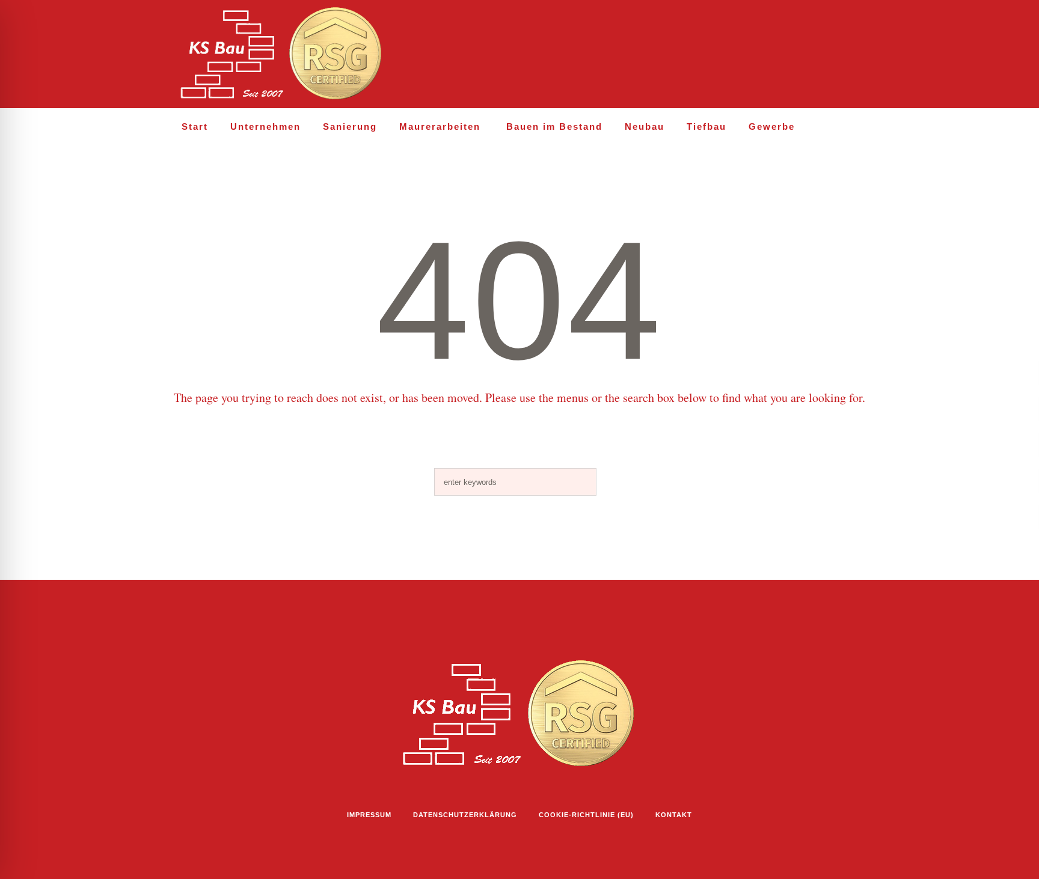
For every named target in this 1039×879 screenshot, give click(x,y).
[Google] (859, 55)
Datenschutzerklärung (465, 814)
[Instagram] (782, 55)
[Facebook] (807, 55)
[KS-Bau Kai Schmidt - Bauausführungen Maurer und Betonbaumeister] (519, 714)
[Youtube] (833, 55)
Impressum (369, 814)
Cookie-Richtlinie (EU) (586, 814)
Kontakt (673, 814)
